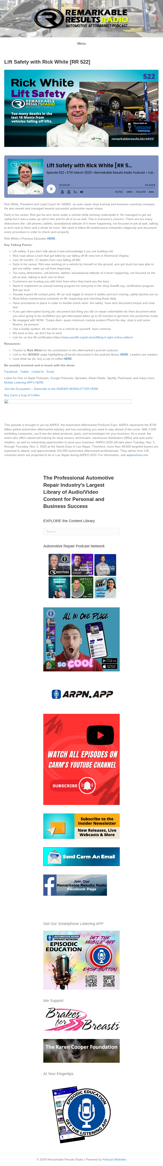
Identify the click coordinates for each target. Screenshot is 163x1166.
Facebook (12, 371)
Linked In (39, 371)
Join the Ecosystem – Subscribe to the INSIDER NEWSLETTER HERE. (51, 389)
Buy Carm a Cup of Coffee (22, 395)
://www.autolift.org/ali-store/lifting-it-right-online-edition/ (96, 337)
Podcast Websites (114, 1159)
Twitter (26, 371)
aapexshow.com (137, 455)
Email (50, 371)
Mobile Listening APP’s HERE (24, 382)
